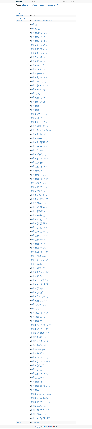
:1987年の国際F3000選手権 (37, 143)
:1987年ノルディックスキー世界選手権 (39, 146)
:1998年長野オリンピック (37, 275)
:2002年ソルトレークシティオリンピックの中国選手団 (41, 324)
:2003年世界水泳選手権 (36, 346)
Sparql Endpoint (73, 1)
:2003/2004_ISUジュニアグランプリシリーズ (40, 332)
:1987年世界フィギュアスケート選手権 (39, 149)
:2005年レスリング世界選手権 (37, 377)
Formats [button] (33, 1)
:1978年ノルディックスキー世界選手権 (39, 101)
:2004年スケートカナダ (36, 357)
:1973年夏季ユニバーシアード (37, 88)
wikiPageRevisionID (20, 15)
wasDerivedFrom (19, 20)
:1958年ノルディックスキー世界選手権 (39, 61)
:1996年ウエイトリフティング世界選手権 (39, 249)
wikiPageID (18, 13)
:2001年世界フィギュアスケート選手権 (39, 313)
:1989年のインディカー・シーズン (38, 161)
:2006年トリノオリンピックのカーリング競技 (40, 397)
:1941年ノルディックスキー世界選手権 (39, 49)
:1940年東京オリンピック (37, 48)
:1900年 (34, 28)
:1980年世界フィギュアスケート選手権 (39, 114)
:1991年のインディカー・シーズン (38, 180)
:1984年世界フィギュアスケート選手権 (39, 133)
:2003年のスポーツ (35, 334)
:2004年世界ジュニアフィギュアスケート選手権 (40, 361)
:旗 (33, 18)
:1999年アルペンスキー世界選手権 (38, 279)
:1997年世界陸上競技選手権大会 (38, 267)
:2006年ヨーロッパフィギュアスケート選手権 (40, 399)
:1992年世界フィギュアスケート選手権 (39, 199)
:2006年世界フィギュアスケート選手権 (39, 405)
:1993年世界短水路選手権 (37, 208)
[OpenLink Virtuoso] (37, 426)
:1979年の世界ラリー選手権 (37, 107)
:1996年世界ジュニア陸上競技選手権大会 (39, 251)
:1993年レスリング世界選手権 (37, 206)
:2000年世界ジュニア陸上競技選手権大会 (39, 299)
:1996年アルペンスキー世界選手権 (38, 248)
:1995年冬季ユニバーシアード (37, 240)
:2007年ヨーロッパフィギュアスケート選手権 (40, 418)
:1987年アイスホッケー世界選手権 (38, 145)
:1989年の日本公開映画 (36, 163)
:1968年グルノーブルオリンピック (38, 73)
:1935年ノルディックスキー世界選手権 (39, 41)
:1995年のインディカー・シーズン (38, 226)
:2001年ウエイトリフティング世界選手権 (39, 307)
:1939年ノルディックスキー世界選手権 (39, 46)
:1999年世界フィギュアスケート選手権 (39, 285)
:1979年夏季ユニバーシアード (37, 110)
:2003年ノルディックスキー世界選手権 (39, 338)
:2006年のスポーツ (35, 389)
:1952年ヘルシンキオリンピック (38, 56)
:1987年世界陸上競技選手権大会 (38, 150)
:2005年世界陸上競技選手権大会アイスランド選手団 (41, 386)
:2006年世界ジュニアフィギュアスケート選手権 (40, 402)
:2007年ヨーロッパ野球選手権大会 (38, 419)
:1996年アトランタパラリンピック (38, 247)
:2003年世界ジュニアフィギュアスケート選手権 (40, 342)
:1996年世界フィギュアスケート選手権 (39, 252)
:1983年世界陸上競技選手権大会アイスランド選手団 (41, 126)
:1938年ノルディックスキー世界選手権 (39, 45)
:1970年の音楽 (35, 76)
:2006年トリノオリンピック (37, 393)
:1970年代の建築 (35, 78)
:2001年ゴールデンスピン (37, 308)
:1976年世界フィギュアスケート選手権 (39, 98)
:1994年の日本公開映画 (36, 215)
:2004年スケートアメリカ (37, 356)
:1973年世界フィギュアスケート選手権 (39, 86)
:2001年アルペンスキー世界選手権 (38, 305)
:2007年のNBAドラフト (36, 410)
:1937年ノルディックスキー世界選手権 (39, 44)
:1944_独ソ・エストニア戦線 (37, 50)
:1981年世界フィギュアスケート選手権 (39, 115)
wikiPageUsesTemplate (21, 18)
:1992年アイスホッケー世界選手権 (38, 194)
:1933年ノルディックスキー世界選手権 (39, 38)
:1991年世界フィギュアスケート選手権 (39, 187)
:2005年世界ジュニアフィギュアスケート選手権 (40, 381)
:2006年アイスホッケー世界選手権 (38, 391)
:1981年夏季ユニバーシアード (37, 119)
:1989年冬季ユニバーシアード (37, 169)
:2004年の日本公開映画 (36, 352)
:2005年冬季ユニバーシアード (37, 387)
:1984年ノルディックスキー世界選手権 (39, 131)
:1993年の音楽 (35, 202)
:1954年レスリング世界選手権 (37, 58)
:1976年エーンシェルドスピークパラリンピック (40, 96)
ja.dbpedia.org (47, 6)
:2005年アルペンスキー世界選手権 (38, 372)
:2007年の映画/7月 (35, 413)
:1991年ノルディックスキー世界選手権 (39, 184)
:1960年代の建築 (35, 65)
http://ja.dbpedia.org (35, 6)
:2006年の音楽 (35, 390)
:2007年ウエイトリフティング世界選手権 (39, 415)
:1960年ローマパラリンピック (37, 64)
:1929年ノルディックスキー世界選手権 (39, 35)
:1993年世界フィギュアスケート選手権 (39, 207)
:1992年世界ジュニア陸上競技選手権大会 (39, 198)
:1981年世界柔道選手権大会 (37, 117)
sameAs (19, 422)
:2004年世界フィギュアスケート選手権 (39, 362)
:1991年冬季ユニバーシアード (37, 190)
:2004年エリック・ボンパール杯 (38, 354)
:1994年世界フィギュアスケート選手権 (39, 223)
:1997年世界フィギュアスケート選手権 (39, 263)
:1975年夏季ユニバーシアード (37, 93)
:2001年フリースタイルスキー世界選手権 (39, 311)
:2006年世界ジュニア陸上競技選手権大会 (39, 403)
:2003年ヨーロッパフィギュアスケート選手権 (40, 341)
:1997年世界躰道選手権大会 (37, 265)
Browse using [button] (26, 1)
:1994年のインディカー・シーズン (38, 214)
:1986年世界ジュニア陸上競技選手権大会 (39, 141)
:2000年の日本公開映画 (36, 293)
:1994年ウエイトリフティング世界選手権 (39, 218)
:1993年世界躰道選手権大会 (37, 210)
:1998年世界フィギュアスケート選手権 (39, 273)
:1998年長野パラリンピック (37, 276)
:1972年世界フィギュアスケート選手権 (39, 84)
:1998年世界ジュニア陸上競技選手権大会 (39, 272)
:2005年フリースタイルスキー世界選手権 (39, 374)
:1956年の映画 (35, 60)
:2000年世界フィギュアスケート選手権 (39, 300)
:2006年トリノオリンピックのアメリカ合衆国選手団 (41, 394)
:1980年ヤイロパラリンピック (37, 113)
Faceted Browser (65, 1)
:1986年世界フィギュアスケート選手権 (39, 142)
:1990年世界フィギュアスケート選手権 (39, 179)
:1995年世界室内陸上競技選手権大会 (38, 238)
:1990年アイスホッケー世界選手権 (38, 175)
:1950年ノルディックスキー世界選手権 (39, 53)
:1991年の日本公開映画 (36, 182)
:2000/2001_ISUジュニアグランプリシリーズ (40, 291)
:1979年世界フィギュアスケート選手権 (39, 109)
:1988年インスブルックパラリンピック (39, 155)
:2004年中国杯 (35, 365)
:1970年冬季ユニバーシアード (37, 80)
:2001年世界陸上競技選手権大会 (38, 317)
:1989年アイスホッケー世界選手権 (38, 165)
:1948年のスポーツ (35, 52)
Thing (23, 6)
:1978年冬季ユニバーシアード (37, 106)
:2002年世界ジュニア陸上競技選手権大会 (39, 328)
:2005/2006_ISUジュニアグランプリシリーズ (40, 368)
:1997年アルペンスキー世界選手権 (38, 257)
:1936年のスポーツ (35, 42)
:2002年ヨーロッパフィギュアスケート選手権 (40, 325)
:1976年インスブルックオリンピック (38, 94)
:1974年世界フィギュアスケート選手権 (39, 92)
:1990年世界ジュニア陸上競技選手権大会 (39, 178)
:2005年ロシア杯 (35, 378)
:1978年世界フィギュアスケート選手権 (39, 105)
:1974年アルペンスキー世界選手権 (38, 89)
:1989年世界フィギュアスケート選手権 (39, 167)
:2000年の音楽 (35, 295)
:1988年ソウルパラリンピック (37, 157)
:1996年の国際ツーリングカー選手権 (38, 243)
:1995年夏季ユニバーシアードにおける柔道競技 (40, 242)
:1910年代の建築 (35, 32)
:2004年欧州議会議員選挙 (37, 366)
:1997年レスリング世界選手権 (37, 261)
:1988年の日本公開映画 (36, 154)
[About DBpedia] (19, 1)
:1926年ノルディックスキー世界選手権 (39, 33)
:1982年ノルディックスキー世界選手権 (39, 121)
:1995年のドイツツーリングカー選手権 (39, 227)
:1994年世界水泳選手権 (36, 224)
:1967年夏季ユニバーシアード (37, 72)
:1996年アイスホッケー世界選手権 (38, 246)
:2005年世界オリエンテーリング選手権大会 (40, 380)
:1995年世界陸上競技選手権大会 (38, 239)
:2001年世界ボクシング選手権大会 (38, 315)
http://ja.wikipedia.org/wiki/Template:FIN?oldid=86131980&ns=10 (42, 20)
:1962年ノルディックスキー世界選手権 (39, 66)
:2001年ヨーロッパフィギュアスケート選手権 (40, 312)
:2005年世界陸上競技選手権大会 (38, 385)
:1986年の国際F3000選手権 (37, 138)
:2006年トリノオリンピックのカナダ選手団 (40, 395)
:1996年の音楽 (35, 244)
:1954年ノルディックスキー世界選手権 (39, 57)
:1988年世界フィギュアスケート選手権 (39, 159)
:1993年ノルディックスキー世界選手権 (39, 204)
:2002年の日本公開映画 (36, 320)
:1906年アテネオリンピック (37, 31)
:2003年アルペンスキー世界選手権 (38, 337)
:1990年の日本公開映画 (36, 173)
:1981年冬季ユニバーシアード (37, 118)
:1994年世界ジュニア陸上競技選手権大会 (39, 222)
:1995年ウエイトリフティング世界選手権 (39, 232)
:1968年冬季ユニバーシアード (37, 74)
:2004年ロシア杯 (35, 360)
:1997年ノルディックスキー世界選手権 (39, 260)
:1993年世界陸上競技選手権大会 (38, 211)
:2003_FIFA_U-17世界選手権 (37, 333)
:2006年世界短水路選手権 (37, 407)
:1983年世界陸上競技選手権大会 (38, 125)
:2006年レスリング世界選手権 (37, 401)
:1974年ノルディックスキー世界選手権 (39, 90)
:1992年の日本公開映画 (36, 192)
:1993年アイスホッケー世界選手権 (38, 203)
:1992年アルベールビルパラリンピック (39, 195)
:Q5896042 (35, 422)
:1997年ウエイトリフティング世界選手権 (39, 259)
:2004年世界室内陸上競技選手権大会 (38, 364)
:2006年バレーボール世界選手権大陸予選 (39, 398)
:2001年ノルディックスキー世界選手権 (39, 309)
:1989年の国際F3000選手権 (37, 162)
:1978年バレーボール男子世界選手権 (38, 104)
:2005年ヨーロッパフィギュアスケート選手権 (40, 376)
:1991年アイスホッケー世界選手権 (38, 183)
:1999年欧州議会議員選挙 (37, 289)
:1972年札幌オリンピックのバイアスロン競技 (40, 85)
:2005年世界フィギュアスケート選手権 (39, 382)
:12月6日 (34, 25)
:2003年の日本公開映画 (36, 336)
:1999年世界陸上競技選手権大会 (38, 288)
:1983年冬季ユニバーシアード (37, 127)
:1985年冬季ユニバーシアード (37, 137)
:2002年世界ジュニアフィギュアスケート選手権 (40, 326)
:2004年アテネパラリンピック (37, 353)
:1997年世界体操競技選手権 (37, 264)
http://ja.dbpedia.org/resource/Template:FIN (40, 4)
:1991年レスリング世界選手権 (37, 186)
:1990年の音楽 (35, 174)
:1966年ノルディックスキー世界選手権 (39, 70)
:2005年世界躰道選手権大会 (37, 384)
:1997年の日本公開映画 (36, 255)
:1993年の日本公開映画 (36, 200)
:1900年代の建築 (35, 29)
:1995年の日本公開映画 (36, 228)
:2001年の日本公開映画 (36, 304)
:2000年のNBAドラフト (36, 292)
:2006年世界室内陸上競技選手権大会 (38, 406)
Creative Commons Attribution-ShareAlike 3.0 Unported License (55, 427)
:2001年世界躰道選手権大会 (37, 316)
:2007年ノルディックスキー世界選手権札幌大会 (40, 417)
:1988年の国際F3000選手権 (37, 153)
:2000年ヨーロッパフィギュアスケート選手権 (40, 297)
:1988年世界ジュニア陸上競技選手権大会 (39, 158)
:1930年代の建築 (35, 37)
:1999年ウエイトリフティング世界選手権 (39, 280)
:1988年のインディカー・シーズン (38, 151)
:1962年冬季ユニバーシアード (37, 68)
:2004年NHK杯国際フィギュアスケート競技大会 (40, 350)
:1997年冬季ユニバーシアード (37, 268)
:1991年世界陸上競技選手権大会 (38, 188)
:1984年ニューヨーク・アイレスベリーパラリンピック (41, 130)
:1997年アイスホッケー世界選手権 (38, 256)
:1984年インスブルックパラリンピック (39, 129)
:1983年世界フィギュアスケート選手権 (39, 123)
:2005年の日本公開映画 (36, 370)
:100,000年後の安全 (36, 24)
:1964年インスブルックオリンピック (38, 69)
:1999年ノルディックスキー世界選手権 (39, 281)
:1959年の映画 (35, 62)
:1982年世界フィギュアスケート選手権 (39, 122)
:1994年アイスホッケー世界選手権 (38, 216)
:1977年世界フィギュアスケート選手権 (39, 100)
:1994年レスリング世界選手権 (37, 220)
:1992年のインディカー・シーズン (38, 191)
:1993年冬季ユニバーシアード (37, 212)
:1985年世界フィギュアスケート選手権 (39, 135)
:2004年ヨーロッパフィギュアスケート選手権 (40, 358)
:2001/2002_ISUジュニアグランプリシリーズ (40, 303)
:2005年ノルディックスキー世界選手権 (39, 373)
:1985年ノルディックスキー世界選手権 (39, 134)
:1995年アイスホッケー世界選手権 (38, 231)
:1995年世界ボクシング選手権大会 (38, 236)
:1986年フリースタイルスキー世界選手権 (39, 139)
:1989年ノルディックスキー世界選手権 (39, 166)
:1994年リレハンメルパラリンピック (38, 219)
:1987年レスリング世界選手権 (37, 147)
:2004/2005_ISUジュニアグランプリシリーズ (40, 349)
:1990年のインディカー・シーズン (38, 171)
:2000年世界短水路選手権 (37, 301)
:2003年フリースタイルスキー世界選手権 (39, 340)
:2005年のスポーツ (35, 369)
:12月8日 (34, 27)
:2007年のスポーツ (35, 411)
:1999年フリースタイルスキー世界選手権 (39, 283)
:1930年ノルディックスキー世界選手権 (39, 36)
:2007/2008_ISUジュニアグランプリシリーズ (40, 409)
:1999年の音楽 (35, 277)
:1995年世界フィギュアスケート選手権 (39, 235)
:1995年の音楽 (35, 230)
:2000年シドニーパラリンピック (38, 296)
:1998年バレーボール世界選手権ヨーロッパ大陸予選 (41, 271)
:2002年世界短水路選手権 (37, 330)
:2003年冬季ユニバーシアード (37, 348)
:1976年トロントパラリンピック (38, 97)
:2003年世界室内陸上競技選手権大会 (38, 345)
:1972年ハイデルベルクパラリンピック (39, 82)
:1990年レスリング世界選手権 (37, 177)
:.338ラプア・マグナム (36, 23)
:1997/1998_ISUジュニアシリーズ (38, 253)
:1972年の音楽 (35, 81)
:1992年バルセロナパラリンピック (38, 196)
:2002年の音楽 (35, 321)
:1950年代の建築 (35, 54)
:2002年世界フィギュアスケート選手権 (39, 329)
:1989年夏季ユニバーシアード (37, 170)
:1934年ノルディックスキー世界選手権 (39, 40)
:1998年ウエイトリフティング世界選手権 (39, 269)
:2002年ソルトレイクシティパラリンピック (40, 322)
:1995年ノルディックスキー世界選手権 (39, 234)
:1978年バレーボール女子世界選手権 (38, 102)
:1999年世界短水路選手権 (37, 287)
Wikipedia (38, 427)
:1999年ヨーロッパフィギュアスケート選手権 (40, 284)
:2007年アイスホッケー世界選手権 (38, 414)
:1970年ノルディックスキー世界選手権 (39, 77)
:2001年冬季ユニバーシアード (37, 318)
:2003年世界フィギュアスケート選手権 (39, 344)
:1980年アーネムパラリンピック (38, 111)
